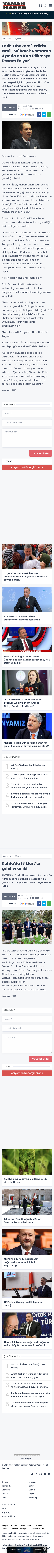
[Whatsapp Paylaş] (49, 114)
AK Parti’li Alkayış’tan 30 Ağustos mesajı (27, 13)
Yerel (17, 1455)
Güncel (18, 856)
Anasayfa (7, 38)
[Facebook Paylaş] (39, 114)
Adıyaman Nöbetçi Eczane (27, 467)
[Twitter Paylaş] (44, 114)
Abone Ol (13, 114)
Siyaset (18, 38)
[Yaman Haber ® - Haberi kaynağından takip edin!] (14, 5)
